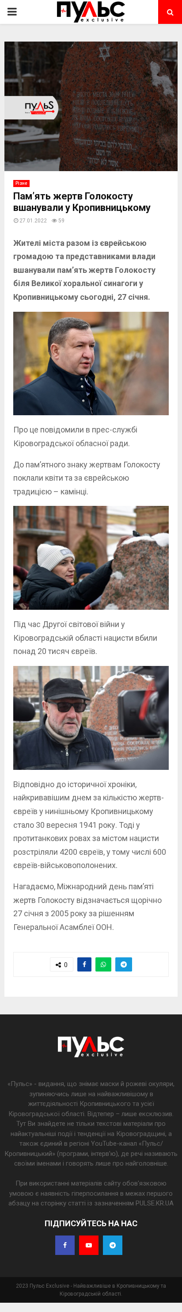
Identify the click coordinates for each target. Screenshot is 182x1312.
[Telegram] (112, 1245)
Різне (21, 183)
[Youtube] (89, 1245)
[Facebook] (65, 1245)
